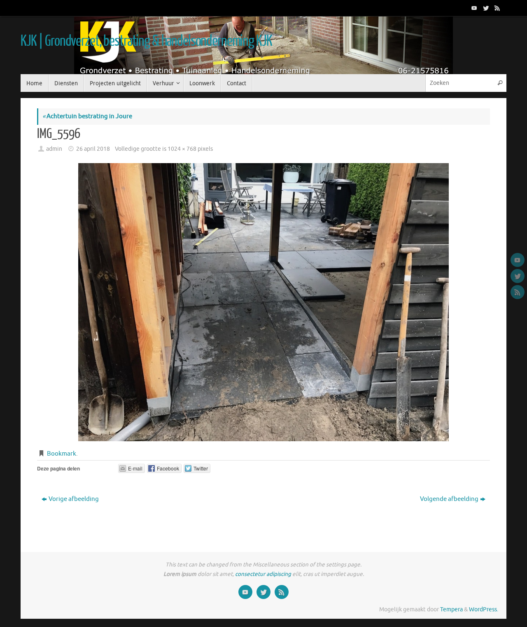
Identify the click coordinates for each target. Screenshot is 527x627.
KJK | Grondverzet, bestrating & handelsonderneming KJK (146, 41)
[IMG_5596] (263, 302)
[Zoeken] (499, 83)
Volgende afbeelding (449, 499)
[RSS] (496, 8)
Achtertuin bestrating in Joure (87, 116)
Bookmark (61, 454)
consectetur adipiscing (263, 574)
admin (54, 148)
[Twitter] (485, 8)
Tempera (451, 609)
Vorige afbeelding (74, 499)
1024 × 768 (182, 148)
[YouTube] (473, 8)
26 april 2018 (93, 148)
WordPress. (483, 609)
